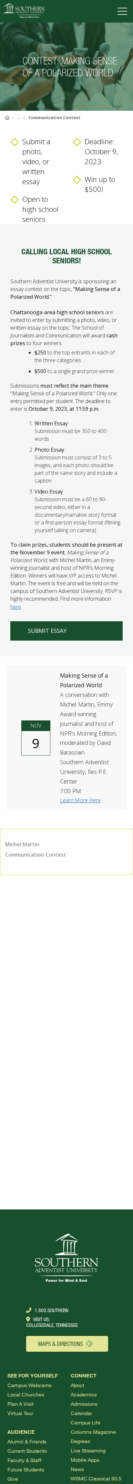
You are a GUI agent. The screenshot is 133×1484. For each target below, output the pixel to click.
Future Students (25, 1469)
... (18, 117)
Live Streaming (88, 1450)
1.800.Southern (51, 1310)
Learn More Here (80, 800)
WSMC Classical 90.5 (96, 1478)
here (15, 606)
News (77, 1469)
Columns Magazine (93, 1432)
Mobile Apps (85, 1460)
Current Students (27, 1451)
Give (12, 1479)
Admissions (84, 1404)
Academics (84, 1394)
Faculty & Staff (24, 1460)
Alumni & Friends (26, 1441)
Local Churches (25, 1394)
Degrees (80, 1441)
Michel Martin (22, 844)
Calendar (81, 1413)
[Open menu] (124, 11)
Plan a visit (20, 1404)
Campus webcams (29, 1385)
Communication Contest (35, 854)
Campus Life (85, 1422)
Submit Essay (47, 630)
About (77, 1385)
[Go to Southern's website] (23, 11)
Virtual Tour (20, 1413)
